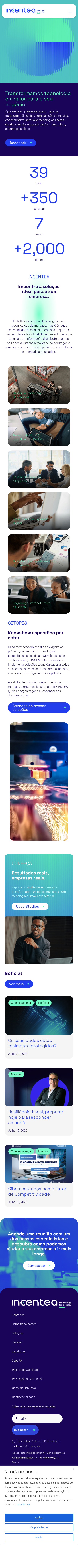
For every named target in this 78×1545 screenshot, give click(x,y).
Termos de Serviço (47, 1457)
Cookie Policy (22, 1504)
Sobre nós (18, 1315)
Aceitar (39, 1517)
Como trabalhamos (24, 1324)
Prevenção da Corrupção (27, 1379)
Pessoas (17, 1342)
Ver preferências (39, 1527)
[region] (39, 1505)
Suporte (17, 1360)
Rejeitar (39, 1537)
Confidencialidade (23, 1397)
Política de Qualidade (25, 1370)
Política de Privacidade (44, 1441)
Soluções (17, 1333)
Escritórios (18, 1351)
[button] (71, 11)
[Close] (74, 1469)
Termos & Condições (28, 1446)
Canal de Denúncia (24, 1388)
